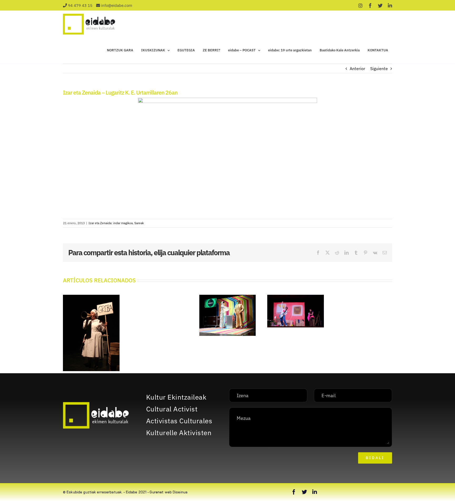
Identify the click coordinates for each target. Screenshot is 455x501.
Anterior (357, 68)
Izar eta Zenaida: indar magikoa (110, 223)
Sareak (139, 223)
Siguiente (379, 68)
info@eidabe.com (116, 5)
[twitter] (304, 492)
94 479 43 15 (80, 5)
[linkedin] (314, 492)
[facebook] (293, 492)
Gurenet (157, 492)
